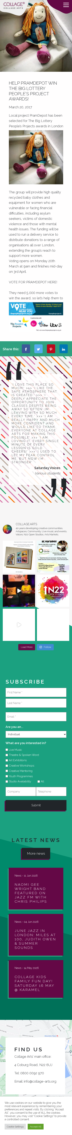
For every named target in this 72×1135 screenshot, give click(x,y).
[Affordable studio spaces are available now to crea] (53, 625)
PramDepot (38, 115)
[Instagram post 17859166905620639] (19, 557)
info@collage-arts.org (40, 1081)
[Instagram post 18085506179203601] (53, 557)
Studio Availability (18, 781)
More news (36, 853)
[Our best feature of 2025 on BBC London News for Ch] (19, 591)
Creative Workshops (20, 765)
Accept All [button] (35, 1126)
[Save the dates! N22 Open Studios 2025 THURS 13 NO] (19, 625)
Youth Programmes (19, 776)
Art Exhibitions (16, 760)
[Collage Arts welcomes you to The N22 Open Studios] (53, 591)
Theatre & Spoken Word (22, 755)
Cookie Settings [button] (15, 1126)
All (41, 781)
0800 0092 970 (32, 1073)
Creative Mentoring (19, 771)
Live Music (14, 749)
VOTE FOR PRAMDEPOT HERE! (33, 282)
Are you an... (14, 727)
